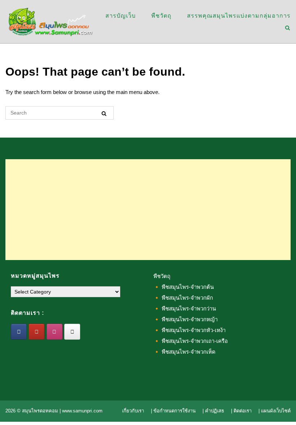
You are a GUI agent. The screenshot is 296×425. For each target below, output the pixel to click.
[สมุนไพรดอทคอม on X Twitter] (72, 332)
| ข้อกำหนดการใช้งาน (173, 410)
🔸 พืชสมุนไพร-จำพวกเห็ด (184, 352)
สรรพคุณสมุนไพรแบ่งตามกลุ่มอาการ (239, 16)
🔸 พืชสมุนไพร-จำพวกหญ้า (185, 319)
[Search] (104, 113)
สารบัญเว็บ (120, 16)
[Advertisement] (148, 209)
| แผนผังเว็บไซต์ (274, 410)
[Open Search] (287, 28)
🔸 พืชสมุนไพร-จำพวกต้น (183, 287)
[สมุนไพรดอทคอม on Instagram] (54, 332)
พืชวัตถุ (161, 16)
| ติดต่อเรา (241, 410)
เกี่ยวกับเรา (133, 410)
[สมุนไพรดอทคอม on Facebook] (19, 332)
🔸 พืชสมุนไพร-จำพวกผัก (183, 298)
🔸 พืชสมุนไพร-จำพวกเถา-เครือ (190, 341)
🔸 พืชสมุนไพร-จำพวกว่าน (184, 308)
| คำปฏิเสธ (213, 410)
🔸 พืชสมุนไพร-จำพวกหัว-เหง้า (189, 330)
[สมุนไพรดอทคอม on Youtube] (36, 332)
